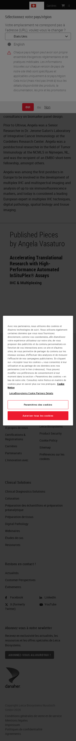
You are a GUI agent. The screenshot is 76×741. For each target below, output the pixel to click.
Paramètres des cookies (38, 404)
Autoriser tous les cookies (38, 415)
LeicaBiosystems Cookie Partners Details (31, 393)
